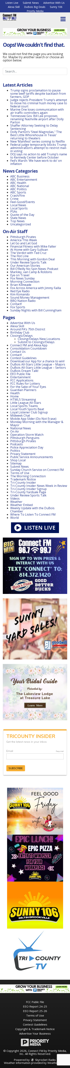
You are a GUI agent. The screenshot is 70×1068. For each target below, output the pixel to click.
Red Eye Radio (20, 291)
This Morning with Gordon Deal (32, 259)
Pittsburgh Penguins (24, 438)
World (14, 518)
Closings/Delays (21, 336)
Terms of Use (19, 473)
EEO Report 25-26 (35, 1011)
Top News (17, 221)
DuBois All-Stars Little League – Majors (37, 364)
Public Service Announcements (31, 457)
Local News (18, 205)
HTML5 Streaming (23, 399)
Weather (16, 502)
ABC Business (19, 176)
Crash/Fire (17, 195)
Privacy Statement (22, 454)
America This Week (23, 240)
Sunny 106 (56, 7)
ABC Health (18, 183)
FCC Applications (21, 380)
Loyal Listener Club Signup (29, 412)
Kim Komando (20, 294)
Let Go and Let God (23, 243)
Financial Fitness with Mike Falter (33, 246)
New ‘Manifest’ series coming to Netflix (37, 141)
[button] (63, 19)
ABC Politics (18, 189)
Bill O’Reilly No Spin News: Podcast (34, 269)
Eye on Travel (19, 275)
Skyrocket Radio (45, 1060)
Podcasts (16, 444)
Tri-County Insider (23, 482)
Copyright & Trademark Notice (35, 1029)
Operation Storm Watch (26, 435)
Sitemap (16, 463)
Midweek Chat (20, 415)
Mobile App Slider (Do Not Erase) (33, 419)
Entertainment (20, 377)
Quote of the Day (22, 215)
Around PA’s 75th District (27, 329)
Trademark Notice (23, 479)
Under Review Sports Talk (28, 262)
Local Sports (19, 208)
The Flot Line (19, 256)
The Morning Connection (28, 476)
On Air (14, 431)
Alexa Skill (14, 7)
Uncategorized (20, 224)
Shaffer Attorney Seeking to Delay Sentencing (34, 127)
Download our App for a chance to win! (37, 361)
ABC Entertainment (23, 179)
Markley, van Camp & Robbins (31, 272)
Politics (15, 451)
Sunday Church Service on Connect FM (37, 470)
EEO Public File (20, 374)
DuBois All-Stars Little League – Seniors (38, 368)
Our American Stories (25, 266)
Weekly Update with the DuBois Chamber (32, 509)
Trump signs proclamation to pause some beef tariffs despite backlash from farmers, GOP (38, 93)
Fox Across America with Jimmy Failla (35, 288)
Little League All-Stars (25, 403)
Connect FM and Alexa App (28, 345)
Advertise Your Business (35, 1033)
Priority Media (35, 11)
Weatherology (56, 1063)
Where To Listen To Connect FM (33, 514)
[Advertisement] (35, 32)
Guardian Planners (23, 390)
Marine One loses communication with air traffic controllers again (37, 111)
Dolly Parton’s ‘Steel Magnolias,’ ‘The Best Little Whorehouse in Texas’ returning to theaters (36, 135)
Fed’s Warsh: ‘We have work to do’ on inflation (36, 162)
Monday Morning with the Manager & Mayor (36, 423)
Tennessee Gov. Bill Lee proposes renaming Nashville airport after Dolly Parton (37, 119)
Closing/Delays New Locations (39, 339)
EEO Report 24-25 (35, 1006)
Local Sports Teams (24, 406)
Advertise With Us (54, 3)
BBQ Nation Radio (23, 301)
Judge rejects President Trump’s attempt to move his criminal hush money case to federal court (38, 103)
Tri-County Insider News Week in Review (38, 486)
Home (14, 396)
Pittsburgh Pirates (23, 237)
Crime (14, 199)
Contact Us (18, 352)
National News (20, 428)
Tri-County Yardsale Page (28, 492)
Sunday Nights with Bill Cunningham (35, 310)
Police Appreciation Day (26, 447)
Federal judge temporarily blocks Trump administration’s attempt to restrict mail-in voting (38, 148)
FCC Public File (35, 1002)
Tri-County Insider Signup (28, 489)
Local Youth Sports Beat (27, 409)
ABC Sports (18, 192)
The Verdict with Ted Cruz (28, 253)
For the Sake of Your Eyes (28, 387)
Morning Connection (24, 281)
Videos (15, 498)
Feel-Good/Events (22, 202)
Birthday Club (19, 332)
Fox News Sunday (22, 278)
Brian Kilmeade (20, 285)
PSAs (13, 211)
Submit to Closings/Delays (36, 342)
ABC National (19, 186)
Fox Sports (17, 307)
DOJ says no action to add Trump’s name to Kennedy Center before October (38, 155)
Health (15, 393)
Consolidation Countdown (28, 348)
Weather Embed (21, 505)
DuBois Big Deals (34, 7)
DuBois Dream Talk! (24, 371)
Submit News (31, 3)
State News (18, 218)
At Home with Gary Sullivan (29, 250)
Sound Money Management (29, 297)
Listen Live (11, 3)
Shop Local (18, 460)
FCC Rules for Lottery (25, 383)
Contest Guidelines (23, 358)
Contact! (16, 304)
